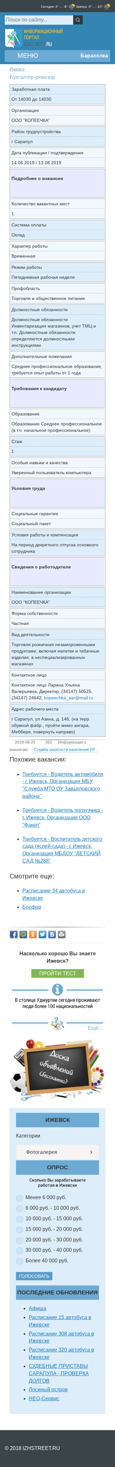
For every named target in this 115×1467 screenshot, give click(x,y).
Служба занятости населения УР (64, 749)
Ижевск (17, 69)
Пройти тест (57, 973)
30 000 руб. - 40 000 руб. (54, 1250)
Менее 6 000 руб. (46, 1197)
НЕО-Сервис (44, 1398)
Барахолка (93, 55)
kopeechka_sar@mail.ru (68, 697)
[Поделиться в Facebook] (14, 934)
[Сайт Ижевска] (34, 38)
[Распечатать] (61, 934)
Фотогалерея (41, 1152)
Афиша (37, 1308)
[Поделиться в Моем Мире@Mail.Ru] (23, 934)
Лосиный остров (48, 1389)
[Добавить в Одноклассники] (33, 934)
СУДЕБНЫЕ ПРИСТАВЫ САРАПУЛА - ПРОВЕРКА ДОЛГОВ (59, 1373)
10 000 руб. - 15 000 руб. (54, 1218)
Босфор (31, 907)
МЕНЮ (27, 55)
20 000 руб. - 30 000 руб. (54, 1239)
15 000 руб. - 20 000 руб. (54, 1229)
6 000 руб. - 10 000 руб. (53, 1208)
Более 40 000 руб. (47, 1260)
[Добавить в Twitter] (42, 934)
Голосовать (34, 1276)
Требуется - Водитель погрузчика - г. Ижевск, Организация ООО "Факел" (62, 817)
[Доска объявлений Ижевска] (57, 1069)
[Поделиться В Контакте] (52, 934)
